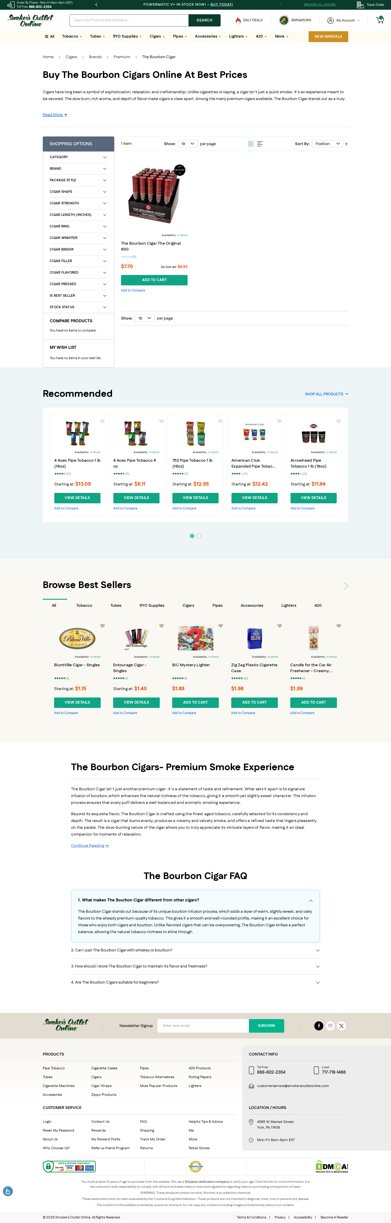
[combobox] (144, 20)
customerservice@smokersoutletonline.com (293, 1086)
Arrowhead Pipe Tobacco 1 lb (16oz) (309, 463)
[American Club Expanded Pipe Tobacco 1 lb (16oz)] (254, 433)
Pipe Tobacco (54, 1068)
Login (47, 1121)
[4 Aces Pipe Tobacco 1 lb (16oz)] (77, 433)
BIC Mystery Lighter (191, 665)
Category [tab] (59, 157)
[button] (133, 290)
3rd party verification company (207, 1182)
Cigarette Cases (104, 1068)
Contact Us (100, 1121)
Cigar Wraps (101, 1086)
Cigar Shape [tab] (61, 191)
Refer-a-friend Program (110, 1148)
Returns (146, 1148)
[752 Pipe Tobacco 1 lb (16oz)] (195, 433)
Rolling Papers (200, 1077)
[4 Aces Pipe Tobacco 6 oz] (136, 433)
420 (318, 606)
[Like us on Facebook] (318, 1025)
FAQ (143, 1121)
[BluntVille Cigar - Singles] (77, 638)
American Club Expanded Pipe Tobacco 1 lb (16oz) (254, 466)
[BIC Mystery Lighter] (195, 638)
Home (48, 57)
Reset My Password (58, 1130)
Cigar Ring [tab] (59, 226)
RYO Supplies (152, 606)
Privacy (280, 1217)
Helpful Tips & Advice (206, 1121)
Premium (122, 57)
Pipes (217, 606)
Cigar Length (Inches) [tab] (70, 215)
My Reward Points (105, 1139)
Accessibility (303, 1217)
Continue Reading (87, 846)
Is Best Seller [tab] (62, 295)
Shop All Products (324, 394)
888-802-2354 (40, 7)
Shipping (147, 1130)
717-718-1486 (334, 1072)
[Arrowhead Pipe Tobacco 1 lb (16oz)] (314, 433)
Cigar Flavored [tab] (64, 272)
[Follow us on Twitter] (341, 1025)
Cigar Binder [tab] (61, 249)
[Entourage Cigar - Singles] (136, 638)
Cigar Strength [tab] (64, 203)
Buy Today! (222, 4)
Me (191, 1130)
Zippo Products (103, 1094)
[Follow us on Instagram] (330, 1025)
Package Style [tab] (63, 180)
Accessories (252, 606)
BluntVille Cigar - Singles (77, 665)
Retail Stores (199, 1148)
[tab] (55, 605)
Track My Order (153, 1139)
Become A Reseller (334, 1217)
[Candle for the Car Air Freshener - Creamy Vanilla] (313, 638)
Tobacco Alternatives (157, 1077)
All (54, 606)
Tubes (116, 606)
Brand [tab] (55, 168)
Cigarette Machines (58, 1086)
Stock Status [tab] (62, 307)
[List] (260, 143)
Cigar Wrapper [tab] (63, 238)
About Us (50, 1139)
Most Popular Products (158, 1086)
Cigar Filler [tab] (61, 261)
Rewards (98, 1130)
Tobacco (84, 606)
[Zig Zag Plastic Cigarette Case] (254, 638)
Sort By (302, 144)
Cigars (71, 57)
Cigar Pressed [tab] (63, 284)
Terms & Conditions (251, 1217)
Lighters (288, 606)
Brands (95, 57)
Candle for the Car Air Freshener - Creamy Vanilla (310, 671)
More (193, 1139)
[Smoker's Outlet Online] (30, 20)
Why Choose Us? (56, 1148)
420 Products (200, 1068)
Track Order (375, 4)
